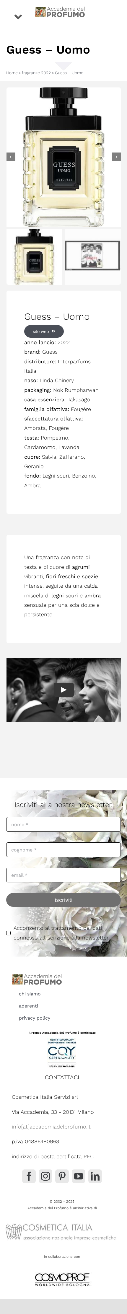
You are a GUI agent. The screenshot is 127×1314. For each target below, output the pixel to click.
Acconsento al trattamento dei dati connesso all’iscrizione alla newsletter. (62, 932)
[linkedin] (95, 1176)
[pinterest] (62, 1176)
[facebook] (29, 1176)
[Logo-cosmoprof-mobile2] (62, 1272)
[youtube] (78, 1176)
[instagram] (45, 1176)
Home (12, 72)
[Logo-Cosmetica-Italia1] (62, 1223)
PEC (89, 1156)
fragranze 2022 (36, 72)
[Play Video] (63, 690)
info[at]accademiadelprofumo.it (51, 1127)
